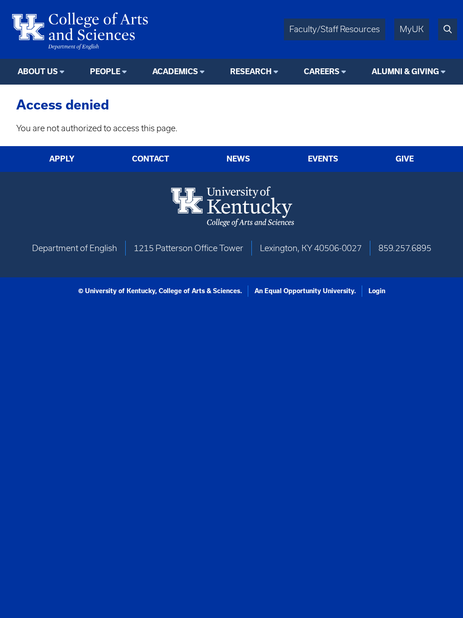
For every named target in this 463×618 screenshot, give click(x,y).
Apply (62, 159)
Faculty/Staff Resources (334, 29)
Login (377, 291)
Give (405, 159)
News (238, 159)
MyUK (412, 29)
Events (323, 159)
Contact (150, 159)
